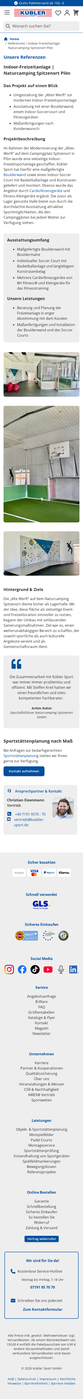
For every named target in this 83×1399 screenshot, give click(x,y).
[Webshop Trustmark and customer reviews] (35, 936)
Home (14, 39)
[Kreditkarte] (34, 873)
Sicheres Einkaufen (41, 924)
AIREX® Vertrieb (41, 1094)
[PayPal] (49, 873)
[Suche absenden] (7, 26)
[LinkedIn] (74, 969)
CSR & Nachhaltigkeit (41, 1089)
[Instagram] (9, 969)
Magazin (41, 1028)
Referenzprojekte (41, 1171)
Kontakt (41, 1022)
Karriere (41, 1062)
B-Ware (41, 1001)
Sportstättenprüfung (41, 1150)
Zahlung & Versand (42, 1227)
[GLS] (41, 905)
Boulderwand (15, 174)
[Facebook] (22, 969)
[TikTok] (35, 969)
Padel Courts (41, 1140)
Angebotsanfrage (41, 996)
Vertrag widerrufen (41, 1239)
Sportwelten (41, 1100)
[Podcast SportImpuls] (61, 969)
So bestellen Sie (42, 1217)
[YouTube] (48, 969)
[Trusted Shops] (63, 936)
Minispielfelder (41, 1134)
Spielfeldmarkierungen (41, 1161)
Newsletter (42, 1033)
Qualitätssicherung (41, 1073)
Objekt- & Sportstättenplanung (41, 1129)
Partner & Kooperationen (41, 1068)
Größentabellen (41, 1012)
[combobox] (41, 26)
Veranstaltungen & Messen (41, 1084)
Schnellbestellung (41, 1206)
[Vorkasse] (19, 873)
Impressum (48, 1379)
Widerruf (41, 1222)
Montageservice (41, 1145)
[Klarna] (64, 873)
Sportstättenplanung (21, 755)
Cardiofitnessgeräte (45, 190)
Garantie (41, 1201)
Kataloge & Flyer (41, 1017)
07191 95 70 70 (42, 1287)
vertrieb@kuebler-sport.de (29, 822)
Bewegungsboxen (41, 1166)
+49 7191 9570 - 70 (30, 814)
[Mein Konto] (67, 13)
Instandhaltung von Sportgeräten (41, 1156)
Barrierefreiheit (36, 1383)
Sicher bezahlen (42, 862)
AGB (11, 1379)
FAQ (41, 1007)
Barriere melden (63, 1383)
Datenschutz (26, 1379)
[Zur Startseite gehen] (33, 13)
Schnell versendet (41, 894)
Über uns (41, 1078)
